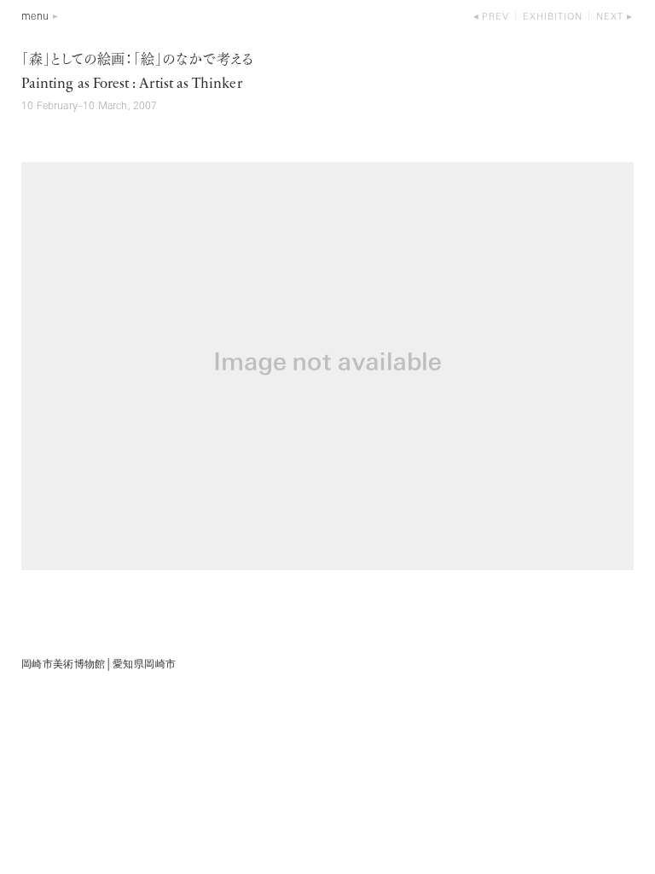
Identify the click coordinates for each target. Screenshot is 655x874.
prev (495, 17)
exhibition (553, 17)
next (609, 17)
